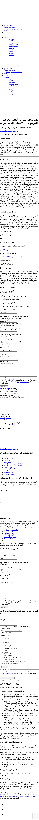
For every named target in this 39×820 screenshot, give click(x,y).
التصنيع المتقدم (4, 390)
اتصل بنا (6, 32)
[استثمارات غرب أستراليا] (19, 6)
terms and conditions (7, 673)
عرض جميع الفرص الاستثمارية (9, 131)
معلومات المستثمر (7, 231)
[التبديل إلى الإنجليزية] (4, 801)
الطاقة (6, 471)
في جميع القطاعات (9, 474)
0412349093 (3, 419)
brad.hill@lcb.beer (5, 418)
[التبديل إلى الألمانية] (4, 812)
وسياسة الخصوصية (23, 382)
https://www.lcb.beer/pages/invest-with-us (12, 257)
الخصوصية (16, 796)
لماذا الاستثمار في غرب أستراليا (13, 29)
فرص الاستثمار (8, 25)
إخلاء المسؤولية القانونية (11, 530)
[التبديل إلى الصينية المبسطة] (4, 808)
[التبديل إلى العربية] (4, 806)
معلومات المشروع (7, 260)
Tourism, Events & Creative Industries (14, 661)
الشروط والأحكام (9, 380)
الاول (20, 342)
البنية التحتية (7, 457)
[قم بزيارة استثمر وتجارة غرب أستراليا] (14, 115)
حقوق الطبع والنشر (9, 533)
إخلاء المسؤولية (24, 796)
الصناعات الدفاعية (9, 469)
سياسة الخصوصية (9, 531)
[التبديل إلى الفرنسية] (4, 811)
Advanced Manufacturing (11, 663)
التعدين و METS (8, 460)
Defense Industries (9, 654)
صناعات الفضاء (8, 472)
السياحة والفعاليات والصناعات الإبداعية (15, 464)
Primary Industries (9, 659)
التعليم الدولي (8, 462)
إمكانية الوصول (8, 538)
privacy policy (20, 673)
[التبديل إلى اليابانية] (4, 803)
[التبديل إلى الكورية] (4, 816)
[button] (18, 65)
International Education (10, 648)
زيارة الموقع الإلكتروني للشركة (9, 424)
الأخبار (5, 30)
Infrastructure (7, 665)
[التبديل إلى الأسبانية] (4, 817)
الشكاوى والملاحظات (10, 537)
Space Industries (8, 655)
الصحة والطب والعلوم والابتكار (13, 465)
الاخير (3, 344)
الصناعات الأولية (8, 467)
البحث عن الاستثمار (9, 27)
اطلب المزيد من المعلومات (10, 299)
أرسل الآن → (4, 386)
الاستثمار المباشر (5, 388)
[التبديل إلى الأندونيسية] (4, 804)
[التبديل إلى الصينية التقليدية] (4, 809)
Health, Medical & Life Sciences (13, 657)
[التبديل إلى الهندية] (4, 814)
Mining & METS (9, 650)
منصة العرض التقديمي (6, 250)
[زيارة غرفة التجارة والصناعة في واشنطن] (12, 105)
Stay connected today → (7, 678)
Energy (6, 652)
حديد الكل (4, 666)
